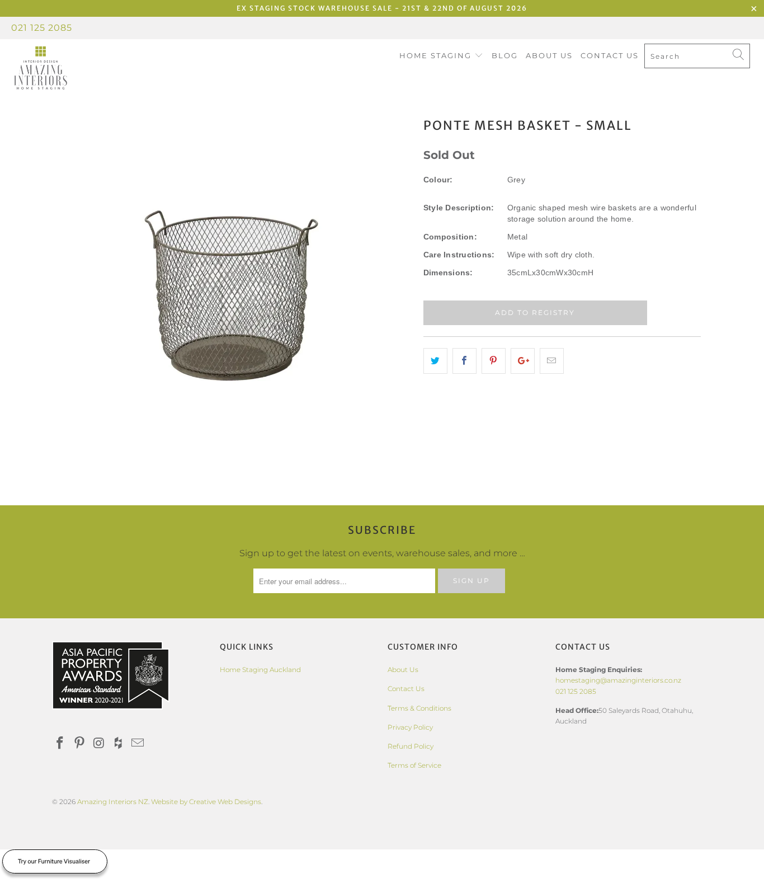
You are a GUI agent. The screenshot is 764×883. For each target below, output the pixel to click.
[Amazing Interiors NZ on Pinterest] (80, 743)
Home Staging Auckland (260, 669)
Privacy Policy (410, 727)
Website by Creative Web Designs (206, 801)
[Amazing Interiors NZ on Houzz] (118, 743)
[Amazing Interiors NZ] (66, 68)
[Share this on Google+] (523, 361)
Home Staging (436, 55)
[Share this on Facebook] (464, 361)
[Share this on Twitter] (435, 361)
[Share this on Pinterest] (494, 361)
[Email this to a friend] (552, 361)
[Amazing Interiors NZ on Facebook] (60, 743)
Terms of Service (414, 765)
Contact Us (610, 55)
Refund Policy (410, 746)
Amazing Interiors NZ (112, 801)
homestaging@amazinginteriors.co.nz (618, 680)
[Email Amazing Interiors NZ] (138, 743)
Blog (505, 55)
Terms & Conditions (419, 708)
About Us (549, 55)
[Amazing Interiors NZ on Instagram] (99, 743)
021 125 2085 (41, 27)
